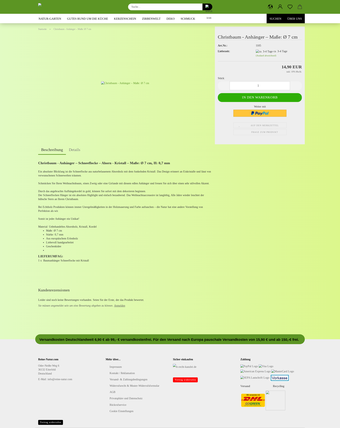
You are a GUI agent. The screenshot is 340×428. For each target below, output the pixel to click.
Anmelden (119, 305)
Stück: (221, 78)
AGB (112, 392)
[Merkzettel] (290, 7)
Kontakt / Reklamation (122, 373)
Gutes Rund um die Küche (87, 18)
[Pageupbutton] (329, 422)
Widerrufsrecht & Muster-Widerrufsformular (134, 385)
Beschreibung (52, 149)
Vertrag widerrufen (185, 379)
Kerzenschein (125, 18)
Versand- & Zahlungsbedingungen (128, 379)
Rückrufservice (118, 404)
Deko (170, 18)
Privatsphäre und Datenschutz (126, 398)
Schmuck (188, 18)
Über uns (294, 18)
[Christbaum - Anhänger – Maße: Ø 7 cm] (125, 83)
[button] (270, 7)
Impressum (116, 366)
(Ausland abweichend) (266, 55)
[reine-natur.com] (57, 7)
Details (74, 149)
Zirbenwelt (151, 18)
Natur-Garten (50, 18)
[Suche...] (207, 7)
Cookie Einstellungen (121, 411)
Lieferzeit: (224, 51)
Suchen (275, 18)
